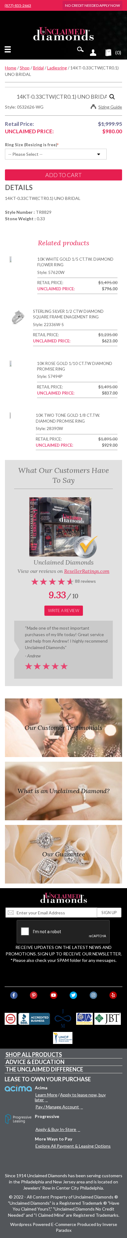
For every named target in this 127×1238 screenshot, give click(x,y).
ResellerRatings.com (86, 571)
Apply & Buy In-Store (55, 1129)
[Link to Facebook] (14, 995)
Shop (25, 67)
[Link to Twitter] (73, 995)
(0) (118, 52)
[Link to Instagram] (93, 995)
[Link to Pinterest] (33, 995)
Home (10, 67)
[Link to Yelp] (113, 995)
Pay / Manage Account (57, 1106)
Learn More (46, 1094)
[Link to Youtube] (53, 995)
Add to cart (63, 175)
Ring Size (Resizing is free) (31, 144)
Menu (9, 49)
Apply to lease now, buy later (70, 1097)
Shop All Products (34, 1054)
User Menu (93, 52)
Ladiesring (57, 67)
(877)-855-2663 (18, 5)
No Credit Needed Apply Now (92, 5)
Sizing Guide (110, 107)
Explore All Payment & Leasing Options (73, 1146)
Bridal (38, 67)
